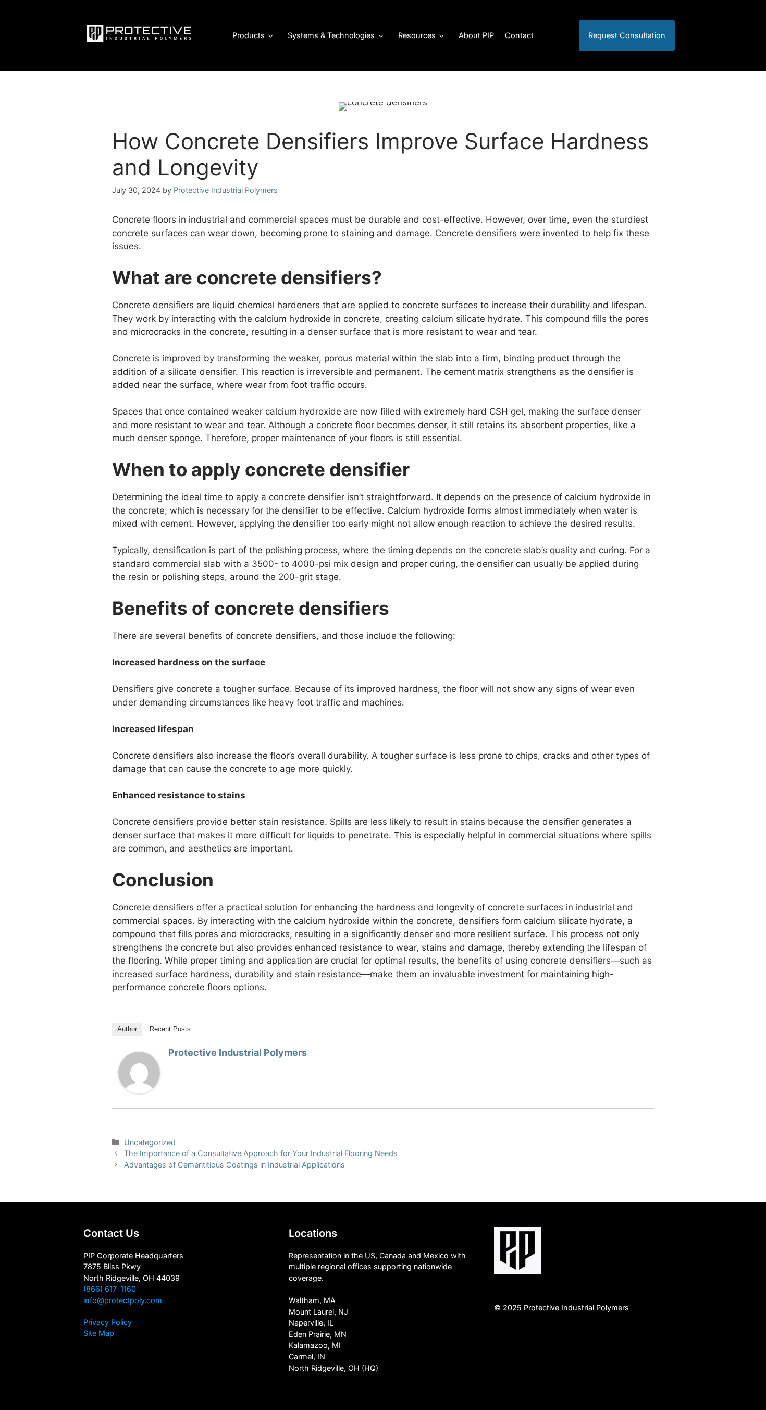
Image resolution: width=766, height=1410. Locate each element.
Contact (519, 35)
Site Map (98, 1333)
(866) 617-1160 (109, 1288)
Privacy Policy (107, 1322)
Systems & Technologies (331, 35)
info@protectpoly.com (122, 1300)
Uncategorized (150, 1142)
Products (248, 35)
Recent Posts (170, 1029)
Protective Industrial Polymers (237, 1052)
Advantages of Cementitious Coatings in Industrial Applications (234, 1164)
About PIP (476, 35)
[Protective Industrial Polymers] (139, 1090)
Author (127, 1029)
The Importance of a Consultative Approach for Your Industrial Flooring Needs (261, 1153)
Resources (417, 35)
